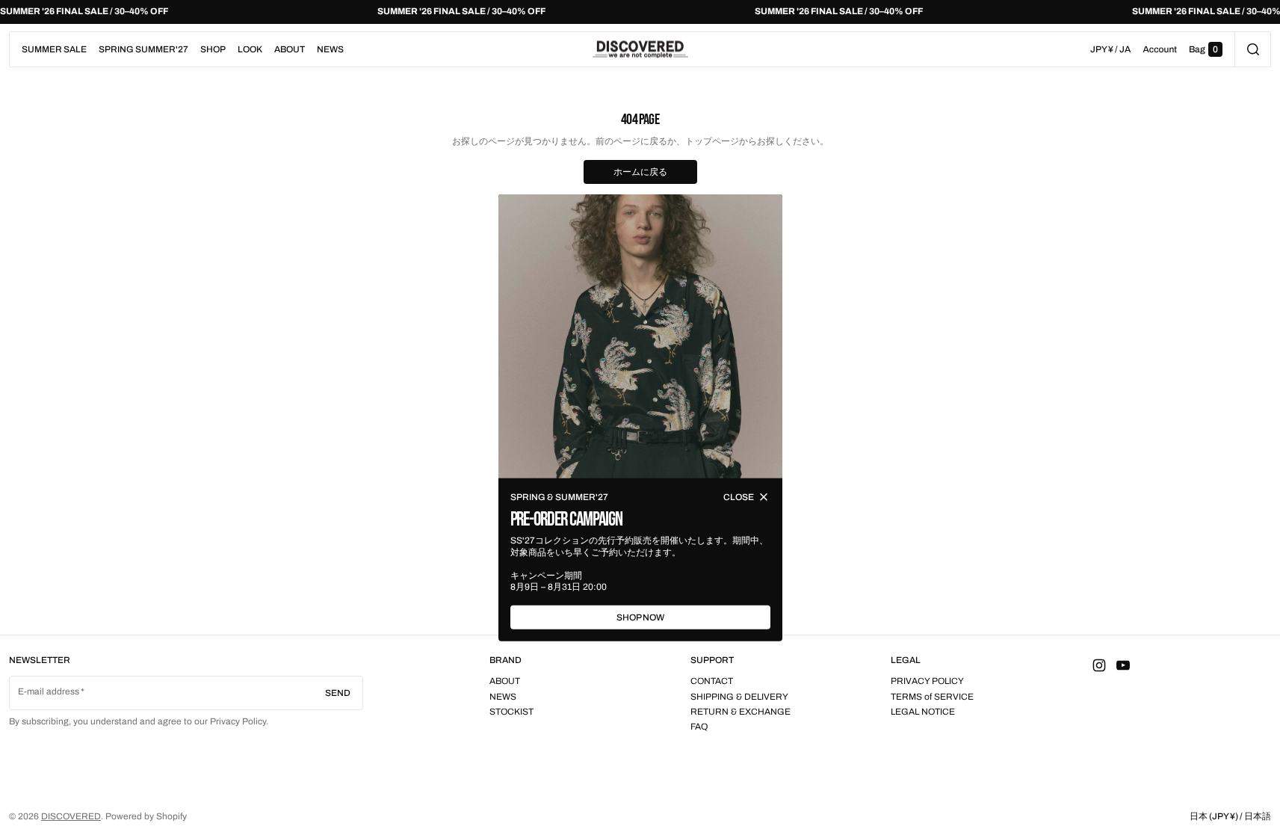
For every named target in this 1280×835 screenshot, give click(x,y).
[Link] (640, 12)
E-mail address (49, 691)
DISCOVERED (71, 816)
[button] (1252, 49)
